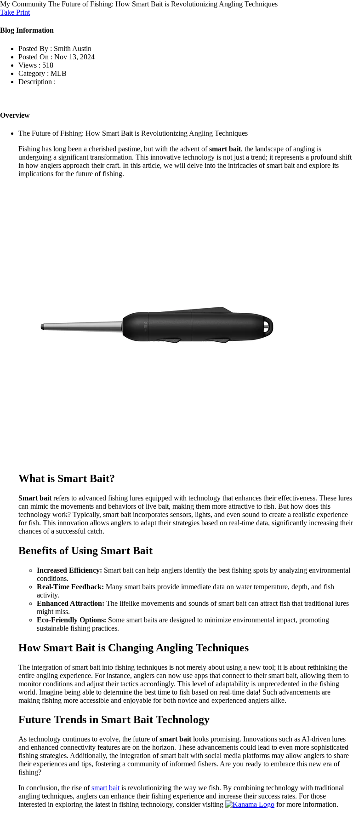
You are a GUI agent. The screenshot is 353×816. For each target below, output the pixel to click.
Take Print (15, 12)
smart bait (105, 788)
